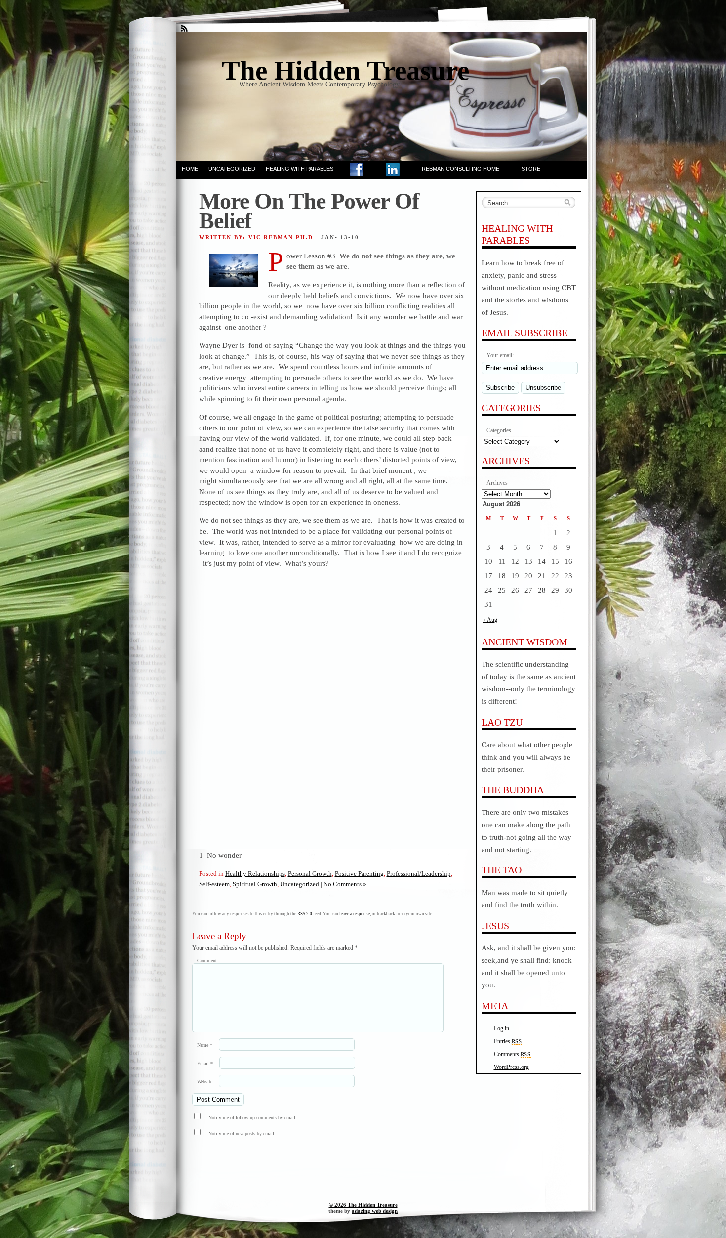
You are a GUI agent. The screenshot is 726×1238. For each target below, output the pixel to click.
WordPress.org (511, 1067)
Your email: (500, 355)
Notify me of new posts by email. (242, 1133)
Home (190, 168)
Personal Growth (310, 873)
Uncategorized (231, 168)
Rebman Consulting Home (460, 168)
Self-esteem (214, 884)
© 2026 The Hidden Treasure (363, 1205)
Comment (207, 960)
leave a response (354, 913)
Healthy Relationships (255, 873)
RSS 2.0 (304, 913)
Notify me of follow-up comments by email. (252, 1117)
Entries (508, 1041)
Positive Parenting (359, 873)
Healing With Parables (299, 168)
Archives (497, 482)
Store (531, 168)
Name (204, 1045)
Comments (512, 1054)
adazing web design (375, 1211)
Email (205, 1063)
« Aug (490, 619)
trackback (386, 913)
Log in (501, 1028)
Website (204, 1081)
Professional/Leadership (419, 873)
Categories (498, 430)
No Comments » (344, 884)
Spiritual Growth (255, 884)
